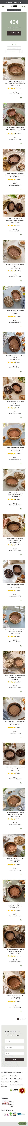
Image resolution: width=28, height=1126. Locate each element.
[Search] (20, 6)
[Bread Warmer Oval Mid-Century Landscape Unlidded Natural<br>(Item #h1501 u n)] (14, 434)
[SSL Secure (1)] (14, 1089)
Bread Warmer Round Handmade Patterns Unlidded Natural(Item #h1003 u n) (15, 814)
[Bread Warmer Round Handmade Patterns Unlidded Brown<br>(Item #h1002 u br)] (14, 891)
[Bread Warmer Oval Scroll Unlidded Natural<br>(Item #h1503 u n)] (14, 251)
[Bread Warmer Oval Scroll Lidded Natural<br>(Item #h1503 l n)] (14, 297)
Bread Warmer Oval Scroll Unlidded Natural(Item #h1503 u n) (15, 266)
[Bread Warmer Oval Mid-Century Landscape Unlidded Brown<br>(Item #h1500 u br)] (14, 525)
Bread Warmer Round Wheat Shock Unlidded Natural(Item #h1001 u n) (15, 997)
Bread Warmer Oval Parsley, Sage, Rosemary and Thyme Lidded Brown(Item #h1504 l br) (15, 220)
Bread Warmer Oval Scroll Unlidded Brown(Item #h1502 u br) (15, 357)
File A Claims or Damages (16, 1084)
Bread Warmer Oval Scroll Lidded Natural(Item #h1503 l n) (15, 311)
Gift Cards (11, 1101)
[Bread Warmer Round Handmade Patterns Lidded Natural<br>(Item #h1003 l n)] (14, 845)
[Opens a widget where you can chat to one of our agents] (22, 1123)
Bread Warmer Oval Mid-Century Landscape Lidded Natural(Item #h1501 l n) (15, 494)
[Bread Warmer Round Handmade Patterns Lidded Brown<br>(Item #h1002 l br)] (14, 936)
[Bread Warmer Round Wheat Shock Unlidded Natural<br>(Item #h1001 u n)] (14, 982)
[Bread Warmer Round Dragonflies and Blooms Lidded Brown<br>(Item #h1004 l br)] (14, 754)
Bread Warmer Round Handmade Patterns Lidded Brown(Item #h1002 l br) (15, 951)
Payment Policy (14, 1076)
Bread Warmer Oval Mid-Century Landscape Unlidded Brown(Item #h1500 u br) (15, 540)
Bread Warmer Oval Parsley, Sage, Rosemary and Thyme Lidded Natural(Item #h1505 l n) (15, 129)
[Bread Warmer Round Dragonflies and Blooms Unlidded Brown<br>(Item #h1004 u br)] (14, 708)
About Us (3, 1076)
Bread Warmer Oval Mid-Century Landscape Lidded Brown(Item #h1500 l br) (15, 585)
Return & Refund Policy (16, 1079)
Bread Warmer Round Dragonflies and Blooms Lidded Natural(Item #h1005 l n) (15, 677)
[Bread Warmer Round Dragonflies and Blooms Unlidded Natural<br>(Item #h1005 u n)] (14, 617)
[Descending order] (20, 51)
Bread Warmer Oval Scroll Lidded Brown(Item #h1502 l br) (15, 403)
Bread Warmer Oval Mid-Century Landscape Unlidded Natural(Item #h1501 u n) (15, 448)
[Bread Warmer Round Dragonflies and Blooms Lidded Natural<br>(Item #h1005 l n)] (14, 662)
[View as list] (15, 44)
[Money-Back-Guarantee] (22, 1087)
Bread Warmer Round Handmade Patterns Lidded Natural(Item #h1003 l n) (15, 860)
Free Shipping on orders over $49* (14, 2)
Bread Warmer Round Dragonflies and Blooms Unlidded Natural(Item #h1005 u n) (15, 631)
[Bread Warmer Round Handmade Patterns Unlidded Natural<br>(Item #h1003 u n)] (14, 799)
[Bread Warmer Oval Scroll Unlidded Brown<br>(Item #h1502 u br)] (14, 343)
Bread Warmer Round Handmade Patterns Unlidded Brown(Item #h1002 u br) (15, 905)
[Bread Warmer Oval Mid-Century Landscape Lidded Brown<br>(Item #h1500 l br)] (14, 571)
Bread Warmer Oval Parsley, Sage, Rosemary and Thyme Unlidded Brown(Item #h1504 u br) (15, 174)
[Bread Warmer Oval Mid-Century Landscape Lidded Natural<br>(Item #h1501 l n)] (14, 480)
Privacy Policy (5, 1081)
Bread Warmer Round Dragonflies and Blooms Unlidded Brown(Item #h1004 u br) (15, 722)
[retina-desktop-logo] (14, 5)
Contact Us (4, 1079)
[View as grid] (12, 44)
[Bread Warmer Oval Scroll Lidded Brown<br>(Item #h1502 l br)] (14, 388)
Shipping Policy (14, 1081)
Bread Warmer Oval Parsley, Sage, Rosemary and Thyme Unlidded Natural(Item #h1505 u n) (15, 83)
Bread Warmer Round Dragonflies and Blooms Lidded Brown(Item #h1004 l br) (15, 768)
